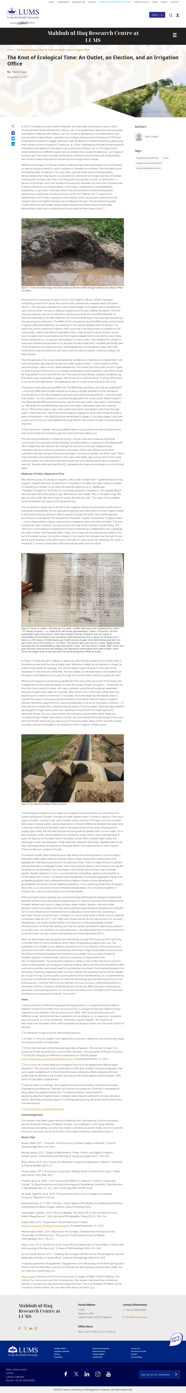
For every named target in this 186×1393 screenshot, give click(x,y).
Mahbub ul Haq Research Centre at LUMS (93, 36)
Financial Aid (78, 2)
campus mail (97, 1357)
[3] (27, 307)
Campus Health (141, 2)
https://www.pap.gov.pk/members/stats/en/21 (47, 1059)
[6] (64, 464)
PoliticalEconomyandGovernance (147, 158)
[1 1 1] (175, 35)
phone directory (99, 1351)
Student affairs (60, 1348)
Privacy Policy (136, 1357)
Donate (92, 2)
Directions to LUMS (138, 1351)
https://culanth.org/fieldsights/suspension (45, 1225)
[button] (170, 15)
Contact (175, 2)
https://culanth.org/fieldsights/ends (44, 1109)
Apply (51, 2)
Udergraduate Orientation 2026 (115, 2)
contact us (135, 1348)
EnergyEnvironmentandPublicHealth (149, 163)
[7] (35, 922)
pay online (58, 1357)
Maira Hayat (28, 1276)
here (52, 1270)
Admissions (63, 2)
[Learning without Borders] (22, 22)
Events (164, 2)
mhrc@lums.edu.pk (136, 1317)
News (155, 2)
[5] (54, 370)
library (57, 1354)
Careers (134, 1354)
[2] (92, 299)
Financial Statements (101, 1348)
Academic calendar (61, 1351)
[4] (44, 317)
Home (10, 49)
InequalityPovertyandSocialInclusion (148, 168)
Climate (165, 158)
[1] (103, 208)
